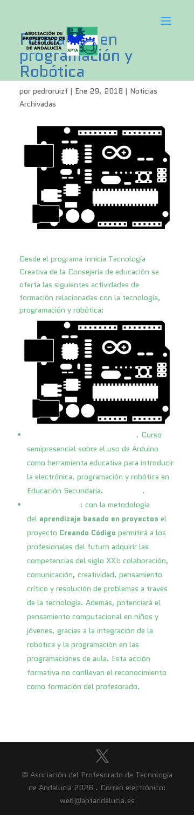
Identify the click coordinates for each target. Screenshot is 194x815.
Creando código (53, 504)
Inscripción (124, 490)
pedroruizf (50, 91)
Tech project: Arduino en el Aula (81, 434)
